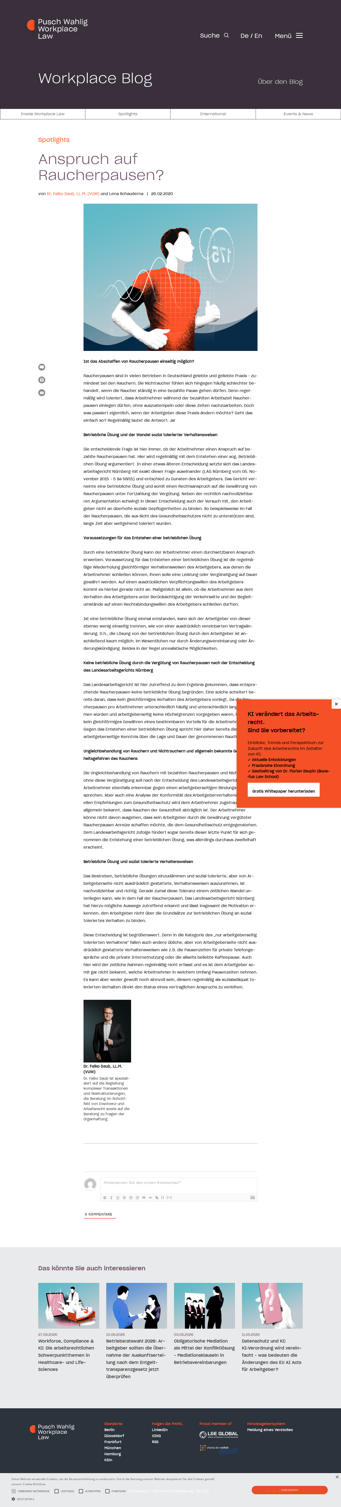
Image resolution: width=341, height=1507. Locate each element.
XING (156, 1436)
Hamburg (112, 1454)
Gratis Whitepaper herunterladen (283, 791)
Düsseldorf (114, 1436)
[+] (169, 1197)
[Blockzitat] (144, 1197)
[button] (115, 1499)
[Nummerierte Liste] (131, 1197)
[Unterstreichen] (118, 1197)
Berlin (109, 1430)
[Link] (157, 1197)
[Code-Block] (150, 1197)
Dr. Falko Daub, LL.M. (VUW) (73, 194)
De (245, 36)
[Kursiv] (111, 1197)
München (112, 1448)
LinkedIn (160, 1430)
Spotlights (127, 114)
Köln (108, 1460)
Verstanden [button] (289, 1490)
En (258, 36)
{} (162, 1197)
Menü (283, 36)
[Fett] (105, 1197)
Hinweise (53, 1484)
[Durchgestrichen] (124, 1197)
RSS (155, 1442)
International (213, 114)
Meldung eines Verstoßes (270, 1430)
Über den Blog (280, 82)
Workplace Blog (95, 79)
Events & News (298, 114)
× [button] (337, 1477)
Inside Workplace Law (42, 114)
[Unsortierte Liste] (137, 1197)
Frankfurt (112, 1442)
